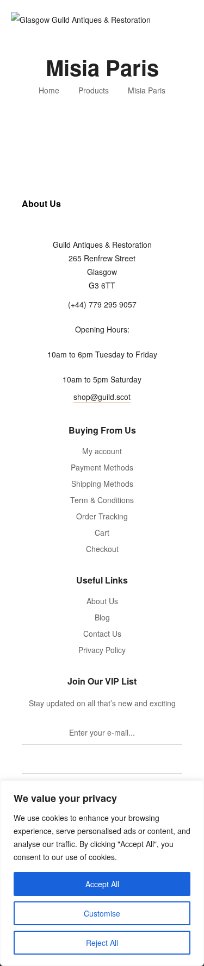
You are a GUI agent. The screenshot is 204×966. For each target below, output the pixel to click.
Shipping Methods (102, 483)
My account (102, 451)
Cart (102, 532)
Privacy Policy (102, 649)
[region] (102, 873)
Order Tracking (102, 516)
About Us (102, 600)
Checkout (102, 548)
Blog (102, 617)
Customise (102, 913)
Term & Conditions (102, 499)
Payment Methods (102, 467)
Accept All (102, 884)
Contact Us (102, 633)
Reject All (102, 942)
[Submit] (102, 762)
